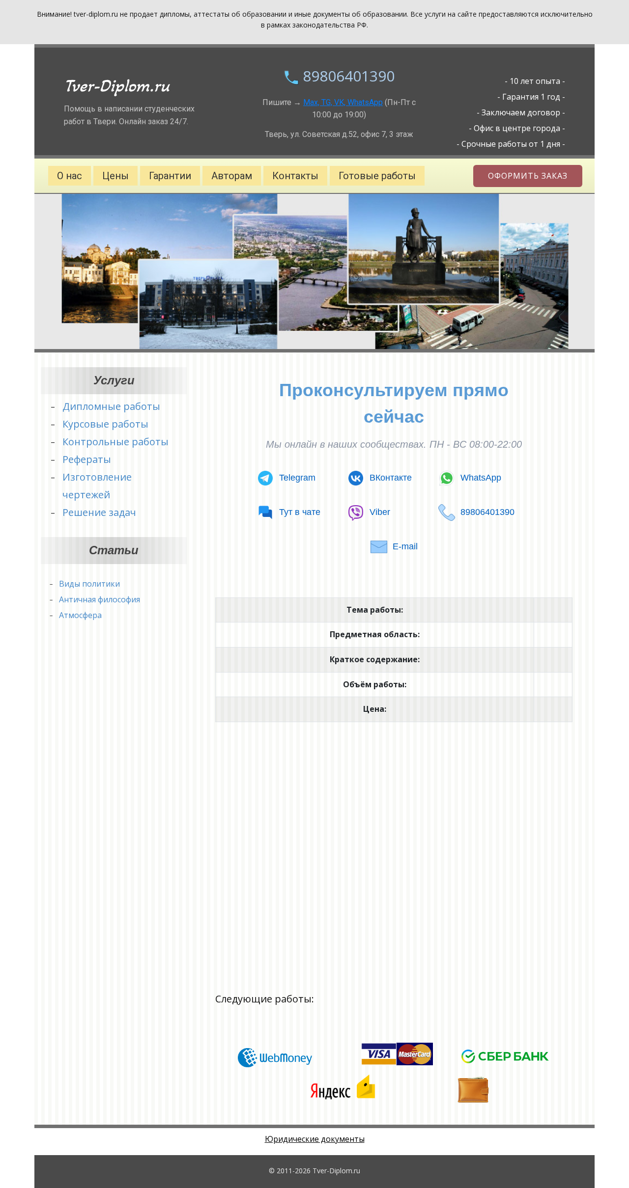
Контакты (295, 176)
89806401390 (349, 76)
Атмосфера (80, 615)
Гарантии (170, 176)
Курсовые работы (105, 424)
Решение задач (99, 512)
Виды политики (89, 583)
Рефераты (86, 459)
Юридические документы (315, 1139)
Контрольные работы (115, 441)
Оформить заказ (528, 175)
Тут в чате (299, 512)
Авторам (231, 176)
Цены (115, 176)
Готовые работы (377, 176)
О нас (69, 176)
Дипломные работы (111, 406)
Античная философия (99, 599)
